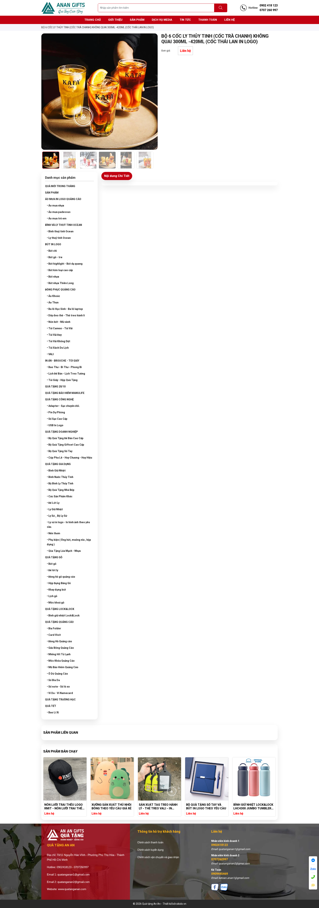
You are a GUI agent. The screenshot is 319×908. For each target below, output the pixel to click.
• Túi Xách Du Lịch (58, 347)
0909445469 (219, 873)
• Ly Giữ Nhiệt (55, 509)
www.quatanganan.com (72, 889)
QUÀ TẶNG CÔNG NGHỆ (59, 399)
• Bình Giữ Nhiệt (56, 470)
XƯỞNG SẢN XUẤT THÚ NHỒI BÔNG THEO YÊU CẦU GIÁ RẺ (111, 806)
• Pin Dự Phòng (56, 412)
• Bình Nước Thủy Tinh (60, 477)
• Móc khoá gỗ (55, 602)
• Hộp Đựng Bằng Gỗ (59, 583)
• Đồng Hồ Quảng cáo (59, 641)
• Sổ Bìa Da (53, 680)
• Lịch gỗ (52, 596)
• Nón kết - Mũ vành (58, 321)
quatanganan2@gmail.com (73, 881)
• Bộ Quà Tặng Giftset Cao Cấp (65, 444)
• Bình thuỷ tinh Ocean (60, 231)
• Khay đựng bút (56, 589)
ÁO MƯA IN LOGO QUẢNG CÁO (63, 199)
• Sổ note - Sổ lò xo (58, 686)
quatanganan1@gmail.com (73, 874)
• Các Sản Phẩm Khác (59, 496)
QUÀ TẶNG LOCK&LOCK (59, 609)
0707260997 (219, 859)
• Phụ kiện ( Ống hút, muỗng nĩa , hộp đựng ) (69, 542)
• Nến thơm (53, 533)
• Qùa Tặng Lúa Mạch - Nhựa (64, 550)
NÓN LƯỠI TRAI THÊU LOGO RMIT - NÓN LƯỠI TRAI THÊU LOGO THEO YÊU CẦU (64, 806)
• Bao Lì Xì (53, 712)
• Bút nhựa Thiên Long (60, 283)
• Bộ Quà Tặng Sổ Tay (59, 451)
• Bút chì (52, 250)
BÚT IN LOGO (53, 244)
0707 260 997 (269, 10)
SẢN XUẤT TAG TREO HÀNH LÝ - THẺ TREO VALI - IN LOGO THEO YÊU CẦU (158, 806)
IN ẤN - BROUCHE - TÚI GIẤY (62, 360)
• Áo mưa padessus (59, 212)
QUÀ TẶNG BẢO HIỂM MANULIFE (65, 392)
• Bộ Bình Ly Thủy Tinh (60, 483)
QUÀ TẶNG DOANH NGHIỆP (61, 431)
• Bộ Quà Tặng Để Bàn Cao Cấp (65, 438)
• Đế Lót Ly (53, 502)
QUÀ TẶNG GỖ (53, 557)
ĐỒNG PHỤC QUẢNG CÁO (60, 289)
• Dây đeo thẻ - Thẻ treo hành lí (66, 315)
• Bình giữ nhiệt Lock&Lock (63, 615)
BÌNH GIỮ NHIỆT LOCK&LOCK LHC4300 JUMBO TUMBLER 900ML (253, 806)
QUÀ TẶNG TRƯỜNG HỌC (60, 699)
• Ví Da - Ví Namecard (60, 693)
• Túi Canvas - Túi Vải (60, 328)
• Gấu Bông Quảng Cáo (60, 647)
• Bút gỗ (51, 563)
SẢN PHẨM (52, 192)
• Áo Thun (53, 302)
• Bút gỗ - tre (54, 257)
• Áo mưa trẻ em (56, 218)
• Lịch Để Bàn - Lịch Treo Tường (66, 373)
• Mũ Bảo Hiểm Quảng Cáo (62, 667)
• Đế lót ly (52, 570)
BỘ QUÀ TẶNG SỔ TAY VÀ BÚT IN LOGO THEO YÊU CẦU (206, 806)
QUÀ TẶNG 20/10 (55, 386)
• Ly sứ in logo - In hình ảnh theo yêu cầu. (68, 524)
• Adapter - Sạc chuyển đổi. (63, 405)
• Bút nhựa (53, 276)
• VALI (50, 354)
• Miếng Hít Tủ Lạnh (59, 654)
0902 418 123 (269, 5)
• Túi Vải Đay (54, 334)
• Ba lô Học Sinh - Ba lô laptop (65, 308)
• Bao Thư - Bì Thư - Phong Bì (64, 367)
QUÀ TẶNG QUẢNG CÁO (59, 621)
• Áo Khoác (53, 296)
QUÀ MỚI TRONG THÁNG (60, 186)
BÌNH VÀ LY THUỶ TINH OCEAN (63, 224)
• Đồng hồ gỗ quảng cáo (61, 576)
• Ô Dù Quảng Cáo (57, 673)
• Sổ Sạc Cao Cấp (57, 418)
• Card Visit (54, 634)
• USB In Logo (55, 425)
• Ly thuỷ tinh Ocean (59, 237)
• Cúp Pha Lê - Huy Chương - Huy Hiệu (69, 457)
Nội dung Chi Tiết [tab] (116, 176)
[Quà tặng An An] (63, 7)
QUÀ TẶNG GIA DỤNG (58, 464)
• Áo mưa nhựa (55, 205)
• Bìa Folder (54, 628)
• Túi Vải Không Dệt (58, 341)
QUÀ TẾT (50, 705)
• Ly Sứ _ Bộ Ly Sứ (57, 515)
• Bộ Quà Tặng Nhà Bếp (60, 489)
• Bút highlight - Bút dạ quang (65, 263)
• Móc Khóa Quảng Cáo (61, 660)
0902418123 (219, 845)
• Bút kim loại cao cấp (60, 270)
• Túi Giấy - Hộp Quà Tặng (62, 380)
